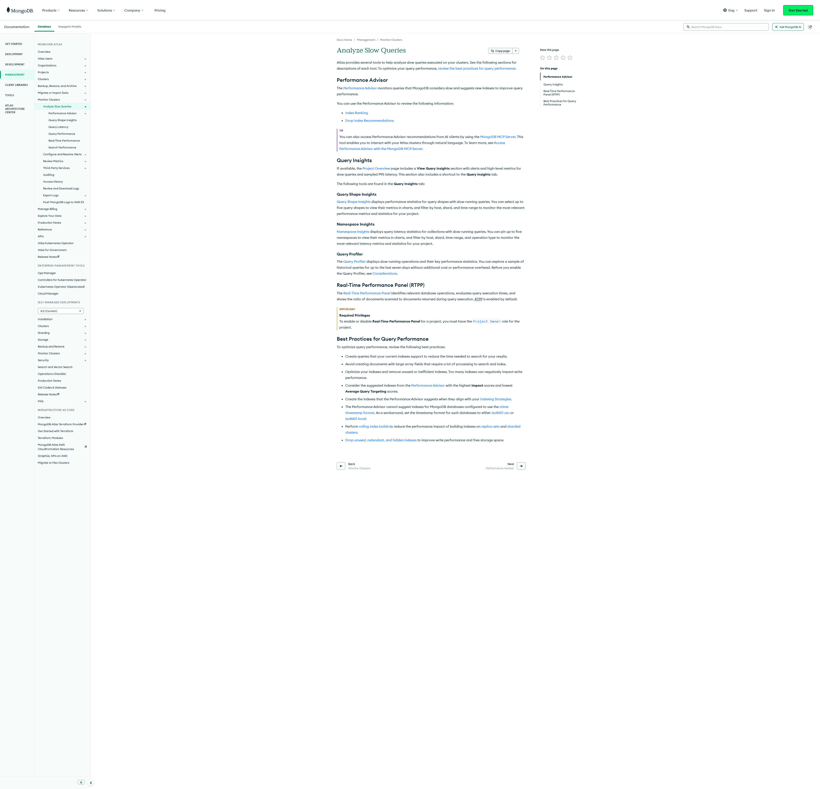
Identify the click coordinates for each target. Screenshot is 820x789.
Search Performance (62, 147)
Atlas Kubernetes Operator (56, 243)
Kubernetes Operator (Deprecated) (61, 286)
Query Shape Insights (353, 201)
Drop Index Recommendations (369, 120)
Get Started (798, 10)
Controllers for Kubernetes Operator (62, 280)
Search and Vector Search (55, 367)
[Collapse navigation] (91, 782)
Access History (53, 181)
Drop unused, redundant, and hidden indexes (380, 440)
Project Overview (376, 168)
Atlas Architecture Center (15, 109)
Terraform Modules (50, 438)
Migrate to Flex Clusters (53, 462)
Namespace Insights (353, 231)
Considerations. (385, 273)
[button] (730, 10)
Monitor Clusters (391, 39)
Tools (9, 95)
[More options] (515, 51)
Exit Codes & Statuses (52, 387)
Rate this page (549, 49)
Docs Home (344, 39)
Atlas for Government (52, 250)
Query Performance (61, 133)
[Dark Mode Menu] (810, 27)
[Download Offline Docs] (81, 782)
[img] (542, 57)
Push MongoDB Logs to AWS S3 (63, 202)
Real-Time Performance (64, 140)
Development (15, 64)
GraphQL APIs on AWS (52, 456)
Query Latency (58, 127)
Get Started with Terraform (55, 431)
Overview (44, 51)
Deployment (14, 54)
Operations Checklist (52, 373)
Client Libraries (16, 85)
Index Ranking (356, 113)
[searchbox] (726, 27)
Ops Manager (47, 273)
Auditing (48, 174)
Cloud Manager (48, 293)
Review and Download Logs (61, 188)
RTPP (478, 299)
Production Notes (49, 380)
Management (366, 39)
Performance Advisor (360, 88)
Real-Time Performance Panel (366, 293)
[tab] (44, 26)
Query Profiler (354, 261)
